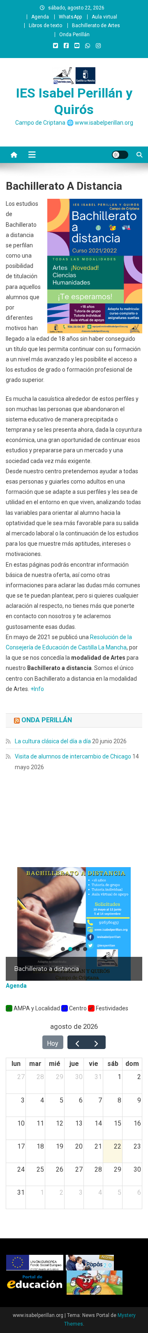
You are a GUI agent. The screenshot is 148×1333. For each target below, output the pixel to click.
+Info (37, 689)
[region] (74, 924)
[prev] (77, 1042)
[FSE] (36, 1262)
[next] (96, 1042)
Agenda (40, 17)
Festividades (111, 1008)
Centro (77, 1008)
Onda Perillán (74, 34)
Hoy (52, 1043)
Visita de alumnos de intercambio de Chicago (73, 756)
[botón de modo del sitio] (120, 155)
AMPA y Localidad (36, 1008)
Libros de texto (45, 25)
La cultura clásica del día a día (53, 741)
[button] (74, 924)
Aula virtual (104, 17)
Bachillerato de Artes (96, 25)
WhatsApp (70, 17)
